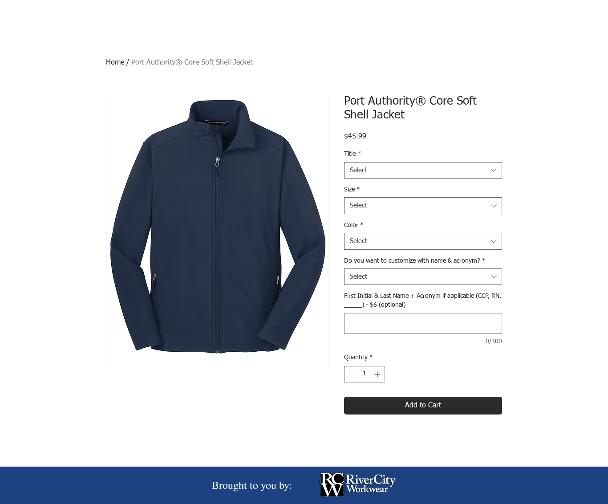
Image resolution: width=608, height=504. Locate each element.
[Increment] (378, 374)
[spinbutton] (365, 374)
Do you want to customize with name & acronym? (415, 261)
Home (115, 62)
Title (352, 154)
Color (354, 225)
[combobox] (423, 170)
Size (352, 190)
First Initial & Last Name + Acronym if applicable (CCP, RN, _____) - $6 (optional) (422, 300)
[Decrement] (351, 374)
